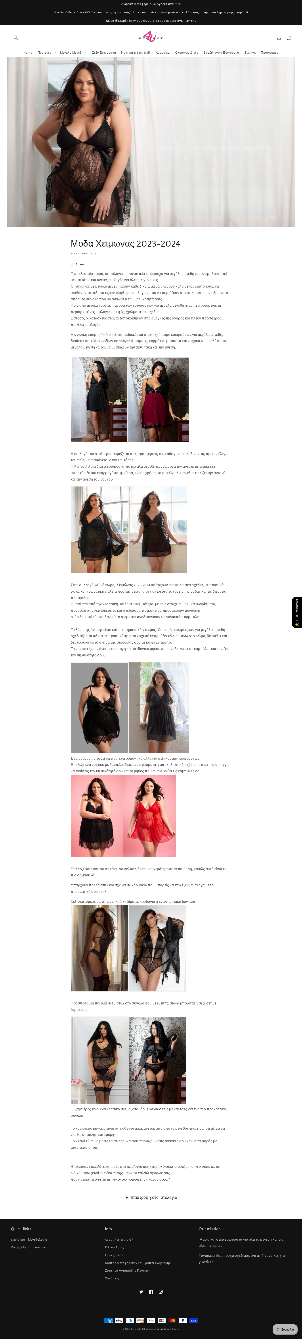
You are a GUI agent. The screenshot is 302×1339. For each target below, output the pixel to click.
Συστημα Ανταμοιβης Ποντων (127, 1271)
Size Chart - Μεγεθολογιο (29, 1240)
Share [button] (80, 264)
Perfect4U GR (138, 1328)
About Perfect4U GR (119, 1240)
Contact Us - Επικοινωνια (29, 1247)
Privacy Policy (114, 1247)
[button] (16, 38)
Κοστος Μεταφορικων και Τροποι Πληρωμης (138, 1263)
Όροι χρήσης (114, 1255)
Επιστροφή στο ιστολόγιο (153, 1197)
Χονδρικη (112, 1278)
